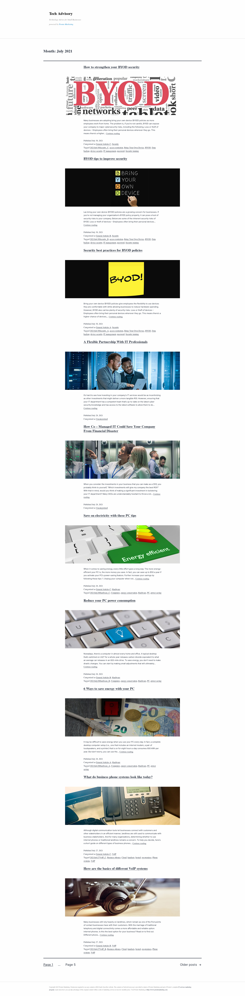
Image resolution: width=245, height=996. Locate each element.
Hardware (116, 589)
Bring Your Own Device (134, 147)
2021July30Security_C (99, 147)
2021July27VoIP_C (98, 857)
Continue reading (113, 133)
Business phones (114, 857)
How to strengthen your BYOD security (112, 67)
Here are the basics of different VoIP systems (116, 868)
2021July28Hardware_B (100, 680)
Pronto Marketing (66, 24)
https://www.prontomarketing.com (157, 990)
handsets (131, 857)
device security (96, 151)
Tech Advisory (61, 13)
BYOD (148, 147)
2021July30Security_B (99, 239)
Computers (115, 592)
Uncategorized (102, 419)
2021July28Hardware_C (100, 592)
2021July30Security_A (99, 330)
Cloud (124, 857)
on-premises (146, 857)
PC (148, 592)
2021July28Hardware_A (100, 765)
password (121, 151)
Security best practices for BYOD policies (113, 250)
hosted (138, 857)
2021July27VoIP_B (98, 949)
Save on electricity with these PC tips (110, 515)
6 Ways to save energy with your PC (109, 688)
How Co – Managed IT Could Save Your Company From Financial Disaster (119, 428)
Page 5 (70, 964)
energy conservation (129, 592)
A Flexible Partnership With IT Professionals (116, 341)
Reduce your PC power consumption (109, 600)
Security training (132, 151)
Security (115, 144)
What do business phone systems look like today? (118, 776)
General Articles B (103, 235)
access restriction (116, 147)
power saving (156, 592)
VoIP (114, 854)
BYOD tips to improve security (105, 158)
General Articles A (103, 327)
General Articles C (103, 144)
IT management (109, 151)
